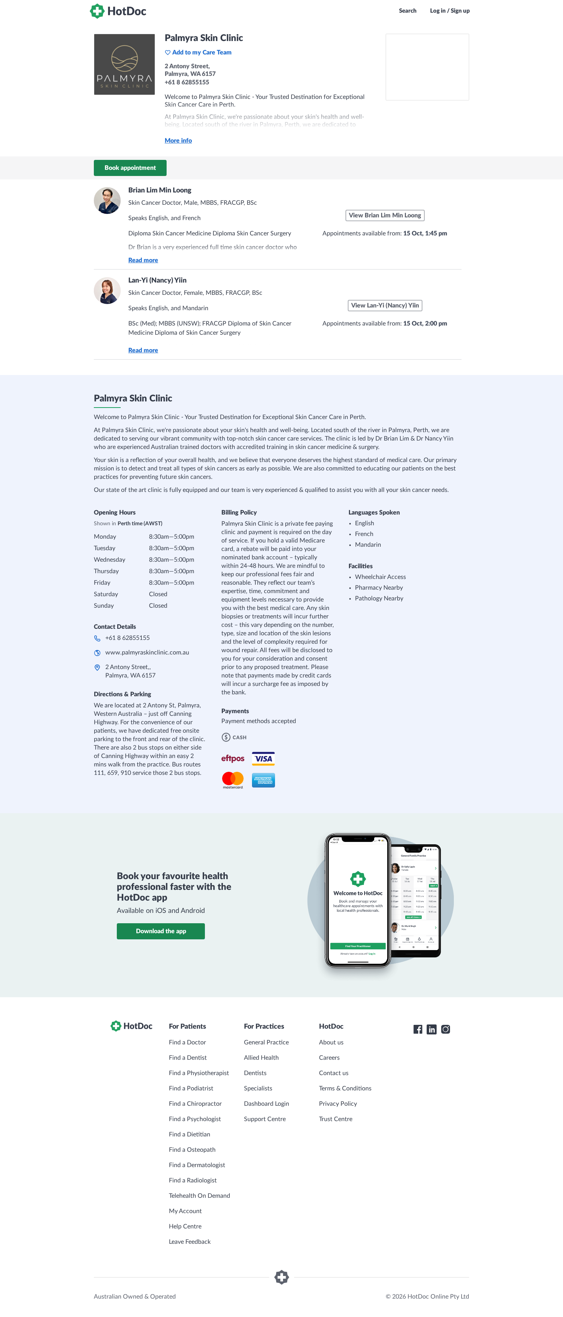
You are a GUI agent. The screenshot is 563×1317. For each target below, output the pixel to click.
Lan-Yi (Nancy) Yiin (157, 280)
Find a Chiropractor (195, 1104)
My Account (185, 1211)
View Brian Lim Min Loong (385, 215)
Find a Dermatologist (197, 1165)
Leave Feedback (190, 1242)
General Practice (266, 1042)
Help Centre (185, 1226)
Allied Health (261, 1058)
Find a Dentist (188, 1058)
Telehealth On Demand (199, 1196)
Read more (143, 260)
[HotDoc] (118, 11)
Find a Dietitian (189, 1134)
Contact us (334, 1073)
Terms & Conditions (345, 1088)
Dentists (255, 1073)
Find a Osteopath (192, 1150)
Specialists (258, 1088)
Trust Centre (335, 1119)
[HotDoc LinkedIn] (432, 1029)
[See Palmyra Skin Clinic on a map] (427, 67)
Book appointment (130, 168)
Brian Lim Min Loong (159, 190)
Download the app (161, 931)
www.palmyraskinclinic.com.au (147, 652)
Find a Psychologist (195, 1119)
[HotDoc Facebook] (418, 1029)
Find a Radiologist (193, 1180)
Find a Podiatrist (191, 1088)
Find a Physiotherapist (199, 1073)
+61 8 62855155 (127, 638)
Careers (329, 1058)
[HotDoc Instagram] (445, 1029)
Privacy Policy (338, 1104)
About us (331, 1042)
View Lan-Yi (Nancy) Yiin (385, 306)
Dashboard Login (266, 1104)
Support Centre (265, 1119)
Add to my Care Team (202, 52)
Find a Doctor (187, 1042)
